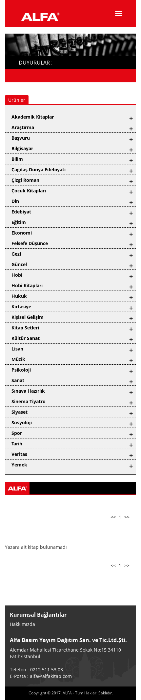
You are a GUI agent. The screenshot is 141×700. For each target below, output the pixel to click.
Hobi (16, 275)
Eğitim (18, 222)
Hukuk (19, 296)
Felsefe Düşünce (29, 243)
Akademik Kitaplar (32, 117)
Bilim (17, 159)
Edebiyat (21, 212)
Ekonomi (21, 233)
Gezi (16, 254)
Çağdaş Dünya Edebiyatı (38, 169)
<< (113, 517)
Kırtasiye (21, 306)
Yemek (19, 465)
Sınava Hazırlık (28, 391)
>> (127, 517)
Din (15, 201)
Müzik (18, 359)
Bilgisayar (22, 148)
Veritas (19, 454)
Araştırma (22, 127)
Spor (16, 433)
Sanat (17, 380)
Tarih (16, 443)
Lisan (17, 349)
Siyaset (19, 412)
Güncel (19, 264)
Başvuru (20, 138)
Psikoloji (21, 370)
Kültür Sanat (25, 338)
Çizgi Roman (25, 180)
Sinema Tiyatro (28, 401)
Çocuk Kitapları (28, 190)
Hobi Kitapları (27, 285)
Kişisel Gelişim (27, 317)
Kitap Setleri (25, 327)
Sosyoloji (21, 422)
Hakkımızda (22, 624)
